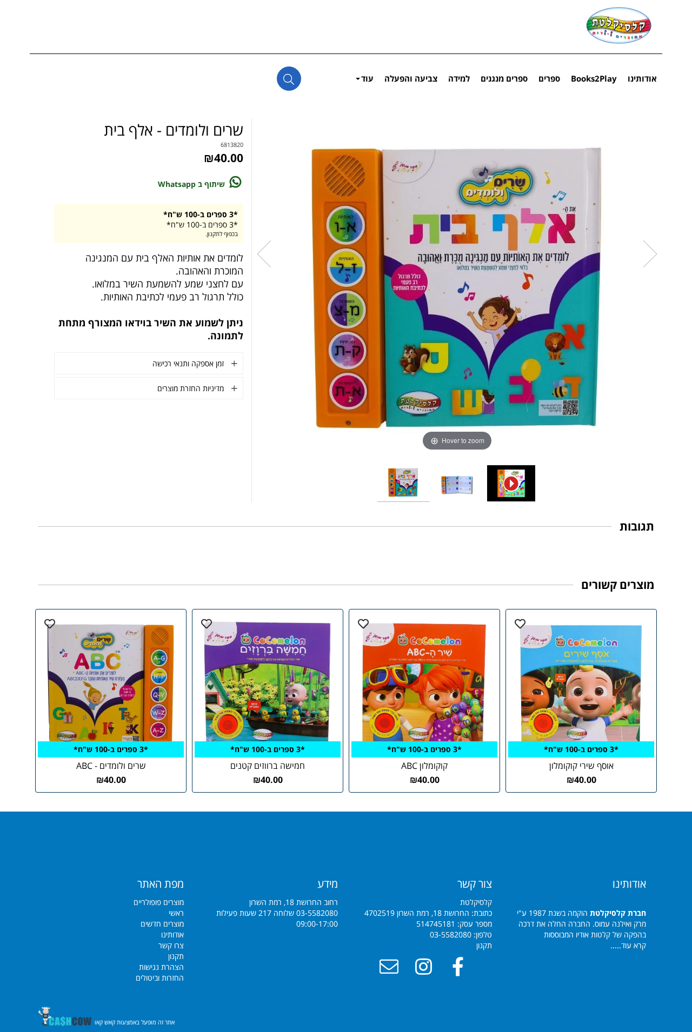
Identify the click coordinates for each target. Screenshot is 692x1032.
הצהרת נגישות (161, 967)
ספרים (549, 78)
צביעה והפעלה (410, 78)
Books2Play (594, 78)
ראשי (176, 913)
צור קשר (474, 883)
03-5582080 (450, 934)
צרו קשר (171, 945)
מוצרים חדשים (162, 924)
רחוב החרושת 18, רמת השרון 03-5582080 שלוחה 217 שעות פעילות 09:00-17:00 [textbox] (277, 902)
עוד (367, 78)
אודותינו (642, 78)
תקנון (484, 945)
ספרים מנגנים (504, 78)
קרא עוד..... (628, 945)
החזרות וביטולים (160, 978)
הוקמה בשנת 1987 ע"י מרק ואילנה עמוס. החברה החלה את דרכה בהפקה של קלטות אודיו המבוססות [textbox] (581, 913)
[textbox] (115, 884)
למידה (459, 78)
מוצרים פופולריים (159, 902)
